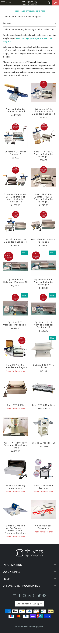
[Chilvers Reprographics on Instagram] (24, 595)
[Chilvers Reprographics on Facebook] (20, 595)
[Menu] (1, 2)
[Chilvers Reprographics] (29, 2)
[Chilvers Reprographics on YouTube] (44, 595)
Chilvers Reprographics (32, 626)
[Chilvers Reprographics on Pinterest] (34, 595)
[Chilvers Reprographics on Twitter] (39, 595)
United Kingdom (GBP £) (28, 604)
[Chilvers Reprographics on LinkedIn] (29, 595)
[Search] (48, 2)
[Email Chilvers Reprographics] (15, 595)
